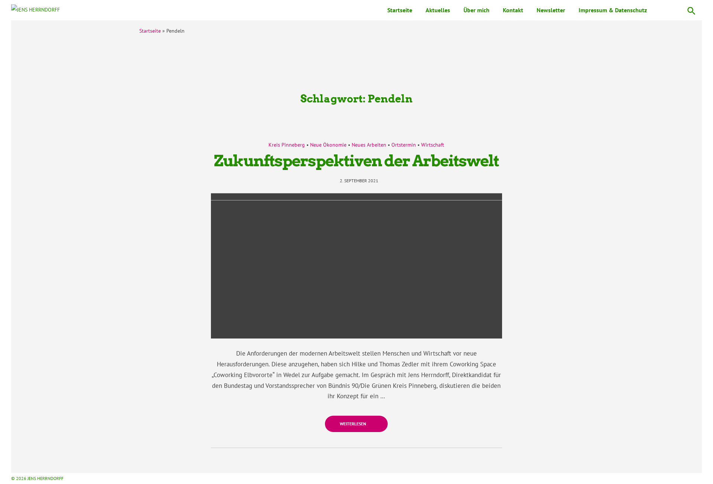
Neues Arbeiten (369, 144)
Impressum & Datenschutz (613, 10)
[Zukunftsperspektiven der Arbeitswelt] (356, 266)
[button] (691, 10)
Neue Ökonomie (328, 144)
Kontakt (513, 10)
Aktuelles (438, 10)
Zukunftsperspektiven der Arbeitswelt (356, 160)
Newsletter (551, 10)
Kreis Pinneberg (286, 144)
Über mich (476, 10)
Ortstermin (403, 144)
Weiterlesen (353, 423)
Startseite (399, 10)
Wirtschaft (432, 144)
